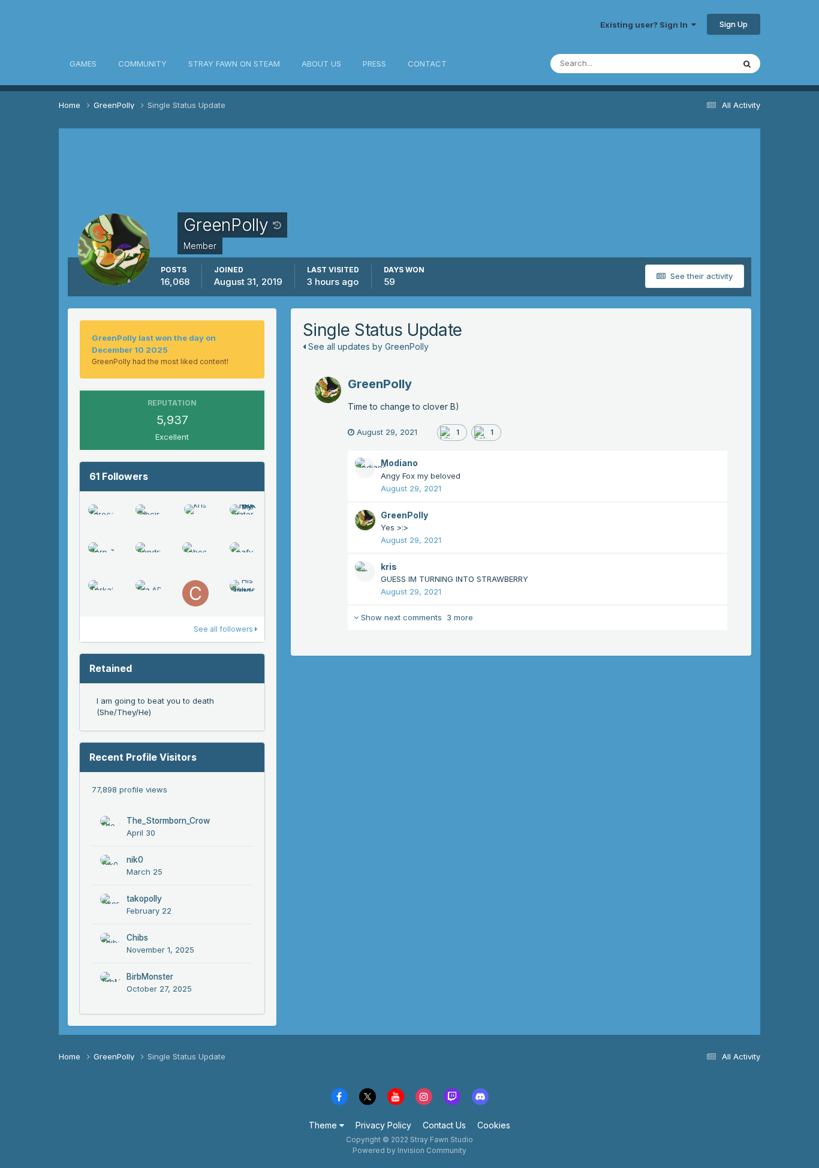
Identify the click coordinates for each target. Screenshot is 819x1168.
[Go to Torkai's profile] (101, 593)
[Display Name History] (277, 225)
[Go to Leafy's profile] (243, 555)
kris (389, 567)
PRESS (374, 63)
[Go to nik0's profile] (110, 865)
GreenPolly (380, 384)
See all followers (224, 628)
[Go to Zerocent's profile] (101, 518)
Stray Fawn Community (130, 24)
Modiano (399, 463)
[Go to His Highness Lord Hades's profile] (243, 593)
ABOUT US (321, 63)
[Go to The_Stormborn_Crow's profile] (110, 826)
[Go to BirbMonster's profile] (110, 982)
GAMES (83, 63)
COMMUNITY (142, 63)
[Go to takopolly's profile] (110, 904)
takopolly (144, 898)
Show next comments (416, 617)
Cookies (493, 1125)
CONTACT (427, 63)
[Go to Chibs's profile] (110, 943)
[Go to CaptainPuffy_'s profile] (195, 593)
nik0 (135, 859)
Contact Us (444, 1125)
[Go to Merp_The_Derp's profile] (101, 555)
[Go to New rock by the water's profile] (243, 518)
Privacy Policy (383, 1125)
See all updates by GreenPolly (367, 346)
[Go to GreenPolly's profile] (328, 390)
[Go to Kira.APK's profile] (149, 593)
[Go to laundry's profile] (149, 555)
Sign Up (733, 24)
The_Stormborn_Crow (168, 820)
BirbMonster (150, 976)
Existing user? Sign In (645, 24)
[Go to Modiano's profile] (365, 468)
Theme (324, 1125)
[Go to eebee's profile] (195, 555)
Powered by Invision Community (409, 1150)
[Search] (747, 63)
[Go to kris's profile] (195, 518)
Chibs (137, 937)
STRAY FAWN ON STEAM (234, 63)
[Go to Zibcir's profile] (149, 518)
